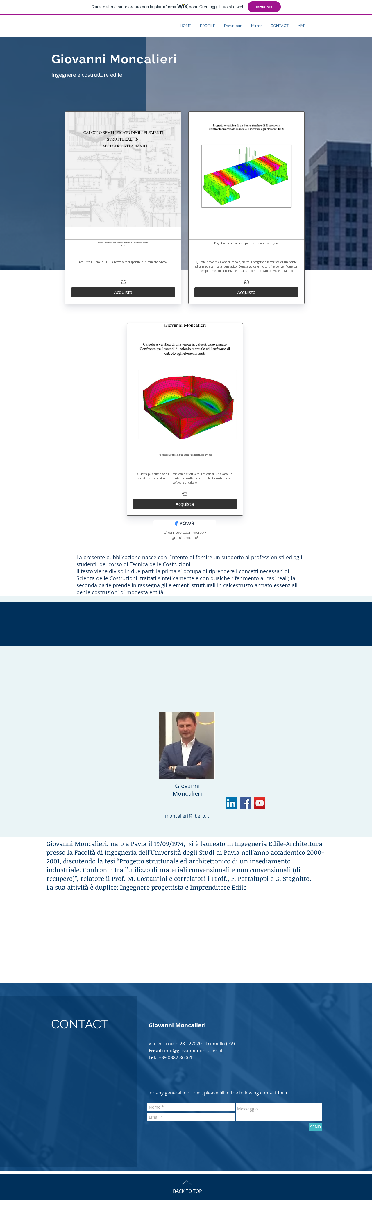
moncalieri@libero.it (187, 816)
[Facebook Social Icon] (245, 803)
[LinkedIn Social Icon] (231, 803)
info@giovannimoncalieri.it (193, 1050)
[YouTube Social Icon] (259, 803)
